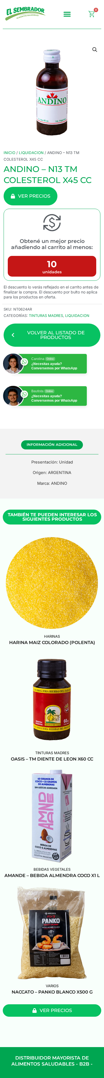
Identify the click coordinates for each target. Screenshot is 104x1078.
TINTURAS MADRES (46, 315)
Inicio (9, 152)
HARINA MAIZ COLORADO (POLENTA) (52, 642)
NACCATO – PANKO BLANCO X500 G (52, 992)
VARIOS (52, 986)
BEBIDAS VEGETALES (52, 869)
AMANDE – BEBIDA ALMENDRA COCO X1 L (52, 875)
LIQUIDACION (31, 152)
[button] (67, 14)
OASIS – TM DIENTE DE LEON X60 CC (52, 759)
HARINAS (52, 636)
